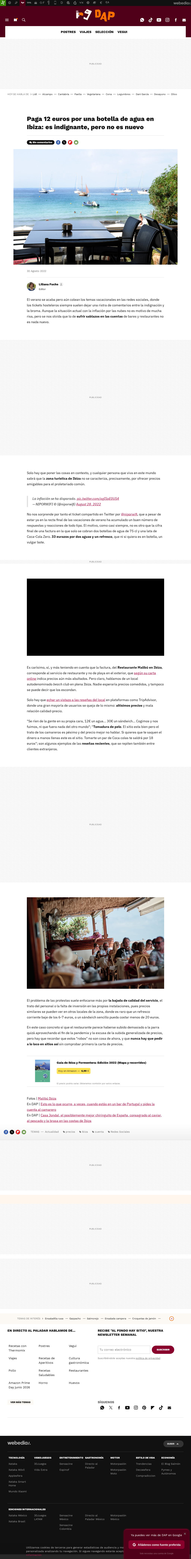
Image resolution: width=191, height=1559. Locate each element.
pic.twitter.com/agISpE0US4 (98, 498)
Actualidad (52, 1131)
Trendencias (143, 1463)
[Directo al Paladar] (95, 15)
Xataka (13, 1463)
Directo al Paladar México (94, 1517)
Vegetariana (93, 94)
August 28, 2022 (88, 504)
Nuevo (15, 19)
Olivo (174, 94)
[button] (50, 284)
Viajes (13, 1358)
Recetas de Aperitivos (47, 1360)
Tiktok (151, 19)
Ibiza (85, 1131)
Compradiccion (145, 1475)
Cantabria (63, 94)
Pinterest (144, 1407)
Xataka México (18, 1515)
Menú (7, 19)
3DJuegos (40, 1463)
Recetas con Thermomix (17, 1348)
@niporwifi (129, 514)
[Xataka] (3, 3)
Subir (170, 1443)
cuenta (99, 1131)
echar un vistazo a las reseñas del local (76, 700)
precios (70, 1131)
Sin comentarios (42, 142)
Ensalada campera (116, 1318)
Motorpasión (118, 1463)
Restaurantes (78, 1370)
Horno (43, 1383)
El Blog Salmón (170, 1463)
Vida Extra (40, 1469)
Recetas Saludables (46, 1373)
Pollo (12, 1370)
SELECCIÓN (104, 32)
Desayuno (160, 94)
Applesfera (15, 1475)
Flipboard (70, 142)
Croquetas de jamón (144, 1318)
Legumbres (123, 94)
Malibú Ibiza (47, 1098)
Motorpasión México (118, 1517)
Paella (78, 94)
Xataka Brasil (17, 1521)
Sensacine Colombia (66, 1527)
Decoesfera (143, 1469)
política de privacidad (148, 1358)
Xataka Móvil (17, 1469)
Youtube (159, 19)
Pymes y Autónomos (168, 1471)
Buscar (24, 19)
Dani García (142, 94)
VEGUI (122, 32)
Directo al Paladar (91, 1465)
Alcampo (47, 94)
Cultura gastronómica (79, 1360)
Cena (109, 94)
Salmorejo (93, 1318)
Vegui (72, 1346)
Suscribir (163, 1349)
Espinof (64, 1469)
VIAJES (85, 32)
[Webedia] (19, 1442)
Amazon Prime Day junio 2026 (19, 1385)
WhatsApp (142, 19)
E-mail (184, 19)
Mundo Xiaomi (18, 1491)
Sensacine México (66, 1517)
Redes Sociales (120, 1131)
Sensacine (66, 1463)
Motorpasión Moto (118, 1471)
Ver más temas (20, 1402)
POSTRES (68, 32)
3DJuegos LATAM (40, 1517)
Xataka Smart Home (17, 1483)
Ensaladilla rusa (54, 1318)
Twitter (64, 142)
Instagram (167, 19)
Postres (44, 1346)
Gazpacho (75, 1318)
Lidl (35, 94)
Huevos (74, 1383)
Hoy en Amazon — (73, 1070)
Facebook (176, 19)
